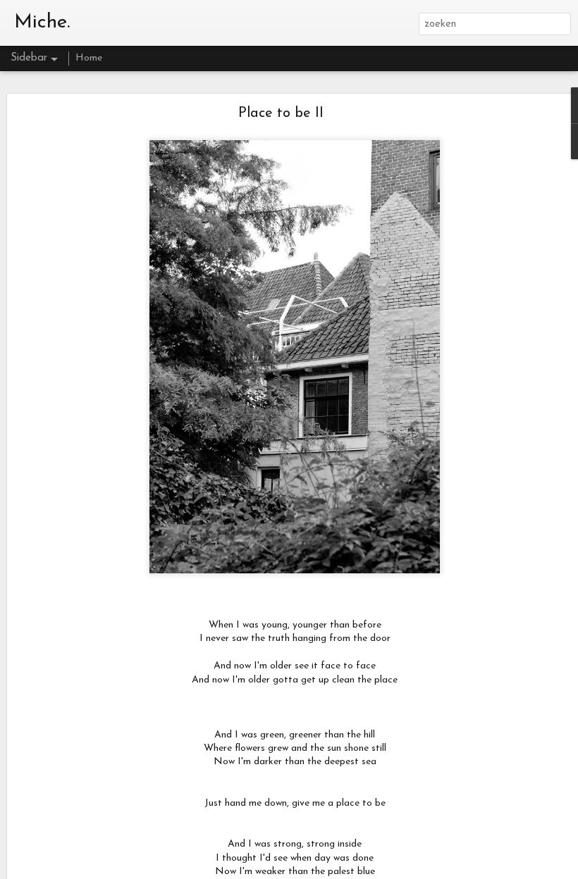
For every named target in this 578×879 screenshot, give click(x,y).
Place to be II (281, 113)
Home (88, 58)
